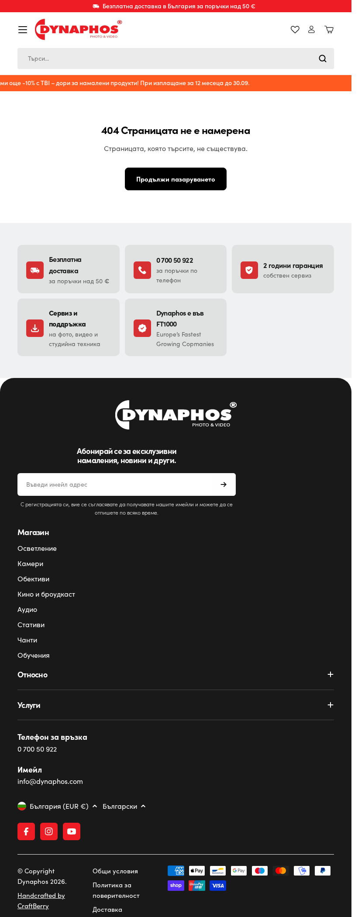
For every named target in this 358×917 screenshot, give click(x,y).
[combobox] (175, 58)
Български (120, 806)
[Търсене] (322, 58)
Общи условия (115, 870)
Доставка (107, 909)
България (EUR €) (59, 806)
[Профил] (311, 29)
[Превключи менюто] (22, 29)
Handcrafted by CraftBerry (41, 900)
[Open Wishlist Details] (295, 29)
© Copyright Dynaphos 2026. (42, 876)
